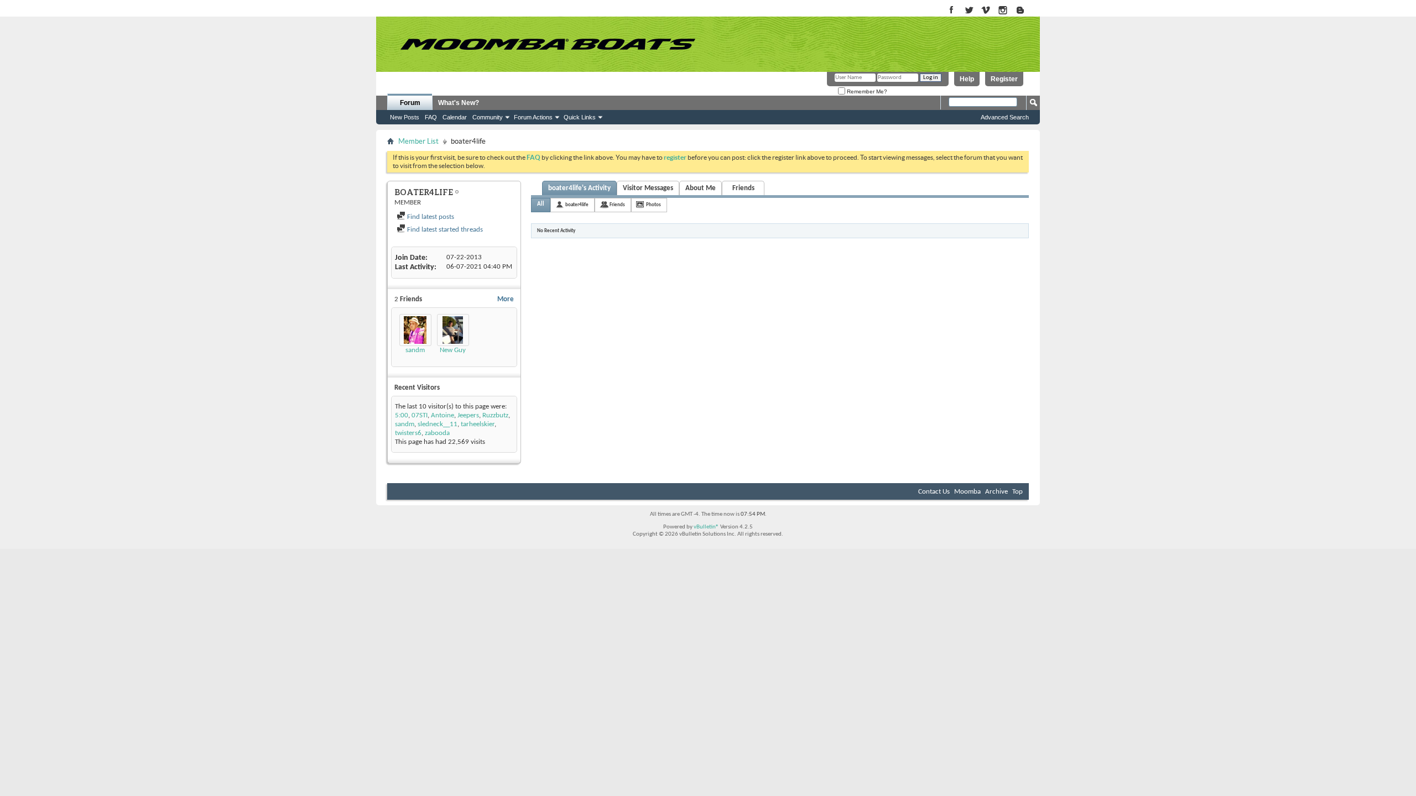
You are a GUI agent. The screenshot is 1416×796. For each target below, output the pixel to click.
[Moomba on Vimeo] (986, 11)
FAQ (431, 117)
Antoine (442, 415)
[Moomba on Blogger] (1026, 11)
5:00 (401, 415)
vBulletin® (706, 527)
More (505, 299)
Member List (418, 141)
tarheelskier (477, 424)
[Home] (547, 44)
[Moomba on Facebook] (951, 11)
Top (1017, 491)
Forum (410, 103)
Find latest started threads (444, 229)
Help (967, 79)
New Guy (453, 350)
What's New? (458, 103)
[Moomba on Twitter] (968, 11)
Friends (743, 188)
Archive (996, 491)
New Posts (404, 117)
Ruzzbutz (495, 415)
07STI (420, 415)
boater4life (577, 204)
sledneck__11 (437, 424)
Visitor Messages (648, 188)
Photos (653, 204)
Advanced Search (1005, 117)
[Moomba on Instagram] (1003, 11)
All (540, 204)
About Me (700, 188)
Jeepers (468, 415)
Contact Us (934, 491)
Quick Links (580, 117)
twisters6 (408, 433)
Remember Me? (866, 91)
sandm (415, 350)
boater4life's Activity (579, 188)
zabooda (437, 433)
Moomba (967, 491)
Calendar (454, 117)
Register (1004, 79)
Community (487, 117)
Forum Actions (533, 117)
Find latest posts (429, 217)
